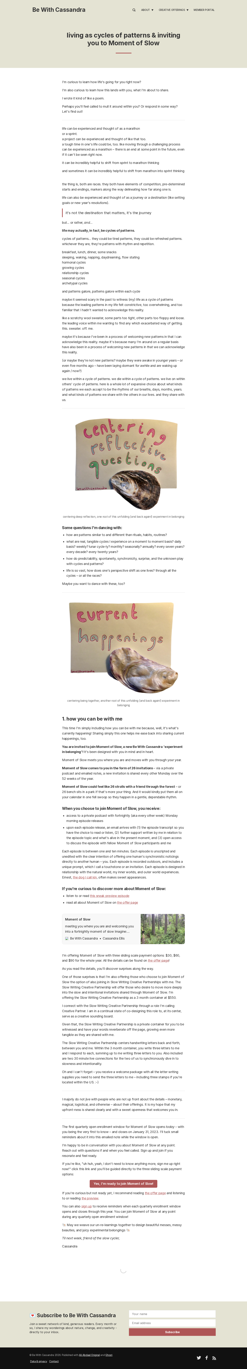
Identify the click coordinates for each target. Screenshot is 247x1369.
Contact (54, 1361)
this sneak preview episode (109, 896)
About (145, 9)
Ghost (108, 1355)
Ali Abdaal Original (89, 1355)
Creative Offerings (172, 9)
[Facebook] (207, 1358)
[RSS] (214, 1358)
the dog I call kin (85, 877)
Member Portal (204, 9)
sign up (86, 1206)
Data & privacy (38, 1361)
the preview (90, 1198)
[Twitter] (199, 1358)
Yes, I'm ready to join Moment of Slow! (123, 1184)
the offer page (127, 902)
